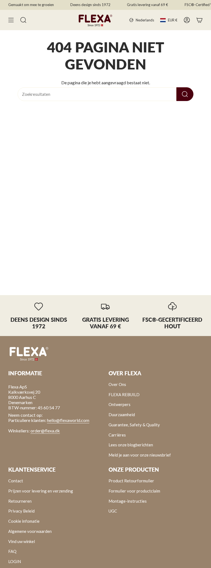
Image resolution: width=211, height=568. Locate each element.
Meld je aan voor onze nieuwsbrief (140, 454)
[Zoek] (184, 94)
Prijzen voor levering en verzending (40, 490)
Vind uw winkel (21, 541)
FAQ (12, 551)
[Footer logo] (28, 353)
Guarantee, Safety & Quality (134, 424)
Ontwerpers (120, 404)
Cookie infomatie (24, 521)
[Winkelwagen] (199, 20)
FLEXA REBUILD (124, 394)
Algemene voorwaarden (30, 531)
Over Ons (117, 384)
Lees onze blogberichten (131, 444)
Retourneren (20, 501)
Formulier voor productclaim (134, 490)
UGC (113, 510)
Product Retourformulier (131, 480)
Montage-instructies (128, 501)
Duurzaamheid (122, 414)
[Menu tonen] (10, 20)
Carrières (117, 434)
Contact (15, 480)
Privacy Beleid (21, 510)
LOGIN (14, 561)
